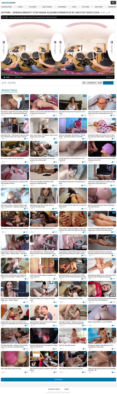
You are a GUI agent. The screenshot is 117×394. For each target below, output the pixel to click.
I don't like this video (5, 83)
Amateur (8, 3)
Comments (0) (108, 82)
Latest (20, 7)
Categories (62, 7)
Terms (66, 389)
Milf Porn (98, 7)
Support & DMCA (54, 389)
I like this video (3, 83)
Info (84, 82)
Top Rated (32, 7)
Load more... (58, 379)
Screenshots (92, 82)
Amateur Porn (6, 7)
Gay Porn (85, 7)
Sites (74, 7)
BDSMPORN (112, 7)
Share (100, 82)
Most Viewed (47, 7)
